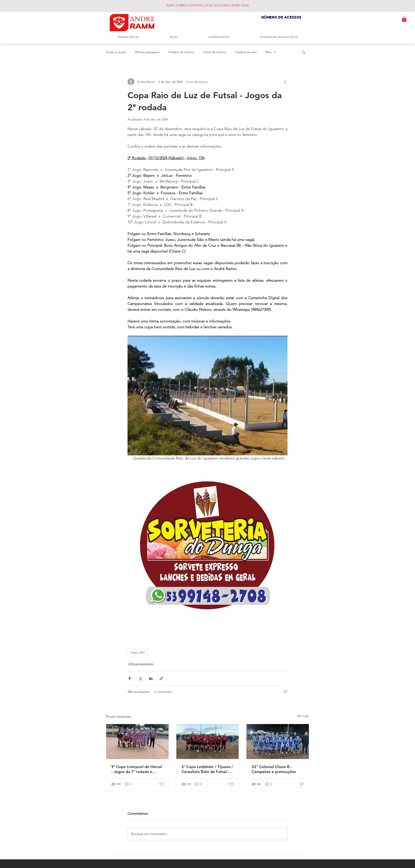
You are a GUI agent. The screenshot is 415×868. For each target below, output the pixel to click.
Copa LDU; (137, 652)
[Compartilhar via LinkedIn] (151, 678)
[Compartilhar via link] (161, 678)
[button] (404, 19)
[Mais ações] (284, 81)
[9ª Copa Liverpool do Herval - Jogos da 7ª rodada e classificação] (137, 741)
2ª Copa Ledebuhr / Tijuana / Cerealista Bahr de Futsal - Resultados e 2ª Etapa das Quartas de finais (207, 769)
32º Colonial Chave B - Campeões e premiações (274, 769)
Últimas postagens (147, 52)
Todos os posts (116, 52)
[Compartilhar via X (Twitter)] (140, 678)
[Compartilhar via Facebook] (130, 678)
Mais (268, 52)
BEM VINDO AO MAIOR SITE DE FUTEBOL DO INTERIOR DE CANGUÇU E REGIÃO (217, 5)
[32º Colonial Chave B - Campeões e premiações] (277, 741)
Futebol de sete (246, 52)
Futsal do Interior (214, 52)
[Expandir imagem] (207, 395)
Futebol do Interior (181, 52)
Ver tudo (303, 716)
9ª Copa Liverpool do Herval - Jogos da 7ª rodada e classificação (136, 769)
